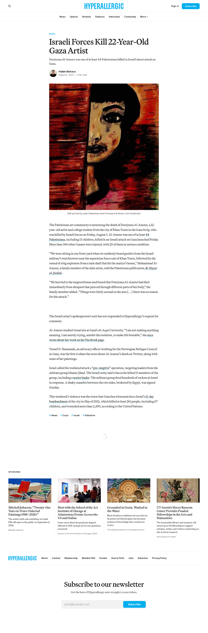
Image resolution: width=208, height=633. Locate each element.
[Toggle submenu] (147, 16)
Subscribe (190, 6)
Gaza (65, 415)
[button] (143, 16)
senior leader (81, 377)
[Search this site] (9, 6)
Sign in (175, 6)
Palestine (90, 415)
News (52, 34)
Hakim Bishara (67, 71)
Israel (77, 415)
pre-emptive (101, 368)
